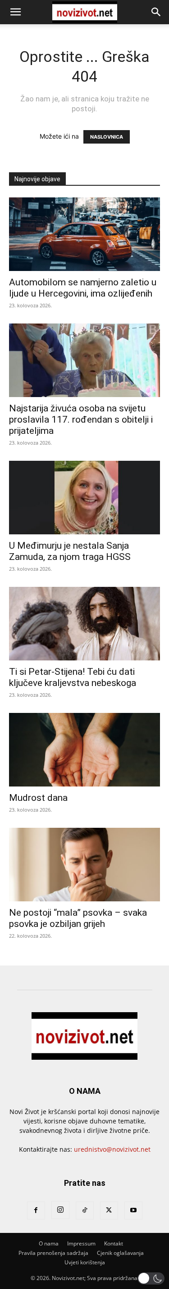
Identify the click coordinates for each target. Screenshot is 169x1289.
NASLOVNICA (106, 137)
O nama (49, 1243)
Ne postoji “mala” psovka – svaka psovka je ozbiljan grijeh (78, 918)
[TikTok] (85, 1210)
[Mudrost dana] (84, 750)
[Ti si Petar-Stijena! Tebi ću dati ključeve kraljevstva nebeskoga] (84, 623)
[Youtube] (133, 1210)
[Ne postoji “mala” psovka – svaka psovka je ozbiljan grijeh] (84, 864)
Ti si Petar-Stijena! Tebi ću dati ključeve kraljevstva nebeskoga (72, 677)
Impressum (81, 1243)
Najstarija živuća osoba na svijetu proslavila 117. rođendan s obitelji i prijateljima (81, 419)
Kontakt (113, 1243)
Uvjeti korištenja (84, 1262)
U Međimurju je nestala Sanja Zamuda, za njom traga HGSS (70, 551)
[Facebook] (36, 1210)
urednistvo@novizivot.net (112, 1149)
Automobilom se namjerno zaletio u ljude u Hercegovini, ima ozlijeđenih (82, 288)
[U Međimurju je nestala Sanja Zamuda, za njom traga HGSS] (84, 497)
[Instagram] (60, 1210)
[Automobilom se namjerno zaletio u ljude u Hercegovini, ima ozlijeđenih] (84, 234)
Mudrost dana (38, 797)
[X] (109, 1210)
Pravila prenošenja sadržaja (53, 1253)
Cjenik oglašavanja (120, 1253)
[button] (15, 12)
